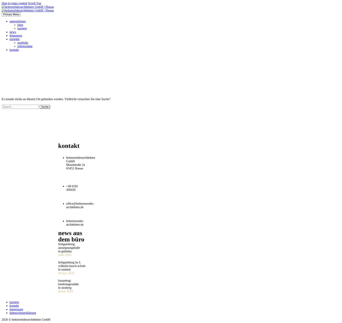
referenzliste (24, 46)
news (13, 32)
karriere (22, 28)
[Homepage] (28, 8)
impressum (16, 309)
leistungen (16, 35)
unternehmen (18, 21)
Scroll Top (34, 3)
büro (20, 25)
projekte (15, 39)
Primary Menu (11, 14)
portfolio (22, 42)
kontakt (14, 49)
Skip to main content (14, 3)
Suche (44, 106)
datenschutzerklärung (23, 312)
